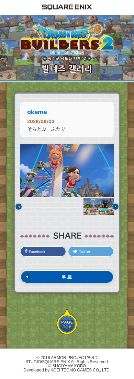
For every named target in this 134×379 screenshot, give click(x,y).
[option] (67, 170)
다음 (115, 206)
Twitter (84, 251)
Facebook (37, 251)
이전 (18, 206)
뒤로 (67, 276)
